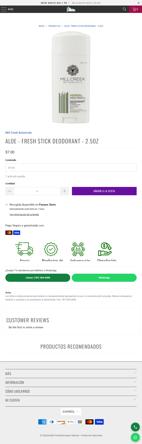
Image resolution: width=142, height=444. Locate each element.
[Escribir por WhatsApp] (135, 437)
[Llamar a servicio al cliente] (135, 427)
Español (69, 411)
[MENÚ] (1, 9)
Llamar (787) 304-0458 (38, 277)
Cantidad (10, 183)
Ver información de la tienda (24, 214)
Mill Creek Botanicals (18, 132)
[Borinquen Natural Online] (71, 9)
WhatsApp (104, 277)
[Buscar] (124, 9)
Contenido (10, 160)
